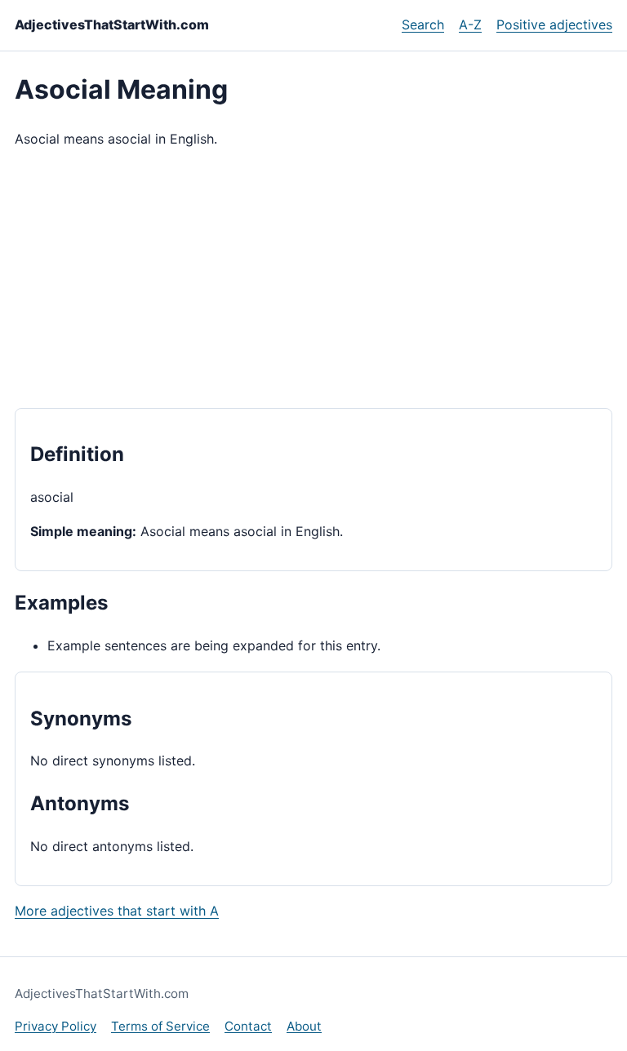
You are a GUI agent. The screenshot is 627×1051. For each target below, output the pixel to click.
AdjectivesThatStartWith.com (112, 24)
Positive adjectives (554, 24)
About (304, 1026)
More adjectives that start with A (117, 910)
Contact (248, 1026)
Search (423, 24)
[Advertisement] (313, 279)
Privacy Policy (55, 1026)
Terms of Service (160, 1026)
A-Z (470, 24)
